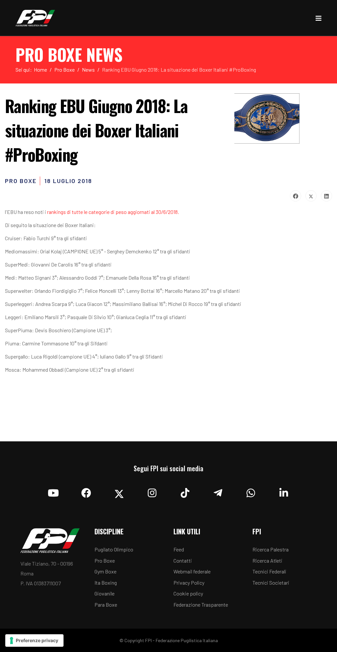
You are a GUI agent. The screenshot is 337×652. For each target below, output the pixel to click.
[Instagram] (152, 491)
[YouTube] (53, 491)
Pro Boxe (104, 560)
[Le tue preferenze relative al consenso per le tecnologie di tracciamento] (34, 640)
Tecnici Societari (270, 582)
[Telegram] (218, 491)
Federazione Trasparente (200, 604)
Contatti (182, 560)
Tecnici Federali (269, 571)
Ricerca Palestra (270, 549)
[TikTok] (185, 491)
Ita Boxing (105, 582)
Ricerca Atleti (267, 560)
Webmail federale (192, 571)
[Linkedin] (284, 491)
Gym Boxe (105, 571)
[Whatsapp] (251, 491)
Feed (178, 549)
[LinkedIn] (326, 195)
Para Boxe (105, 604)
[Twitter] (311, 195)
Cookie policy (188, 593)
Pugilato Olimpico (113, 549)
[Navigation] (319, 18)
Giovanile (104, 593)
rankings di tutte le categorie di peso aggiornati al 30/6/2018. (113, 212)
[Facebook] (295, 195)
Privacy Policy (188, 582)
